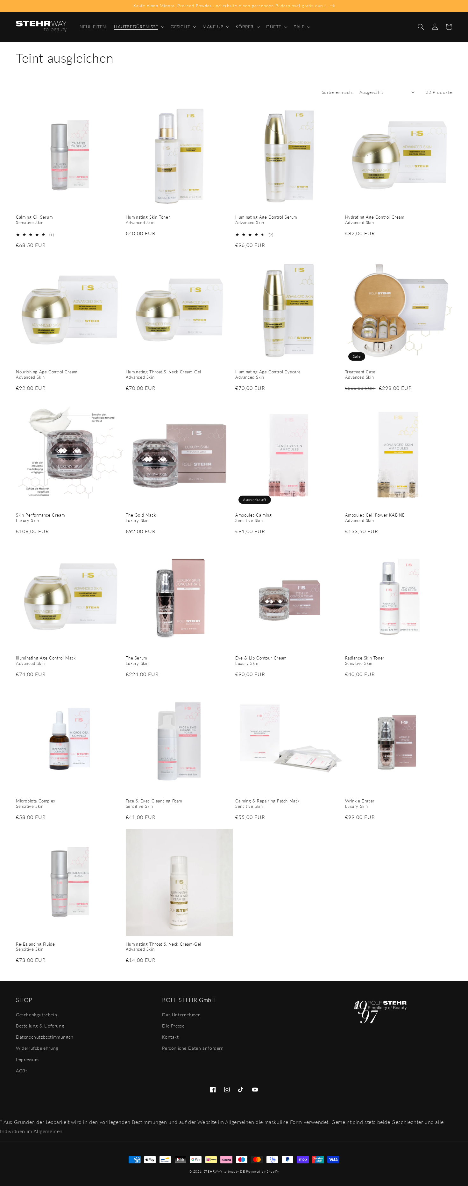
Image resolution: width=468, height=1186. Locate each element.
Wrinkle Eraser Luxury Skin (360, 803)
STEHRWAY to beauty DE (224, 1171)
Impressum (27, 1059)
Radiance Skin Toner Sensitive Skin (365, 660)
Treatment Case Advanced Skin (360, 374)
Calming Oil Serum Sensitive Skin (34, 220)
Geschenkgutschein (36, 1014)
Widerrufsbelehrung (37, 1048)
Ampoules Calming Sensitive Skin (253, 517)
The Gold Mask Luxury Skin (141, 517)
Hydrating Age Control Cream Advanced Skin (374, 220)
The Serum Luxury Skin (137, 660)
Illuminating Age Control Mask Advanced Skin (45, 660)
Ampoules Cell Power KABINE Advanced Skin (375, 517)
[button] (138, 26)
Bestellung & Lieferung (40, 1025)
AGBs (21, 1070)
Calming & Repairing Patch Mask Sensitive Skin (267, 803)
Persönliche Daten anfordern (192, 1048)
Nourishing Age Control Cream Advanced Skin (46, 374)
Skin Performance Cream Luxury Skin (40, 517)
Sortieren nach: (337, 92)
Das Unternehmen (181, 1014)
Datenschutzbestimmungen (45, 1037)
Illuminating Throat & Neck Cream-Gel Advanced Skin (164, 374)
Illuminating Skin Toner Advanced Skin (148, 220)
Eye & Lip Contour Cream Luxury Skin (261, 660)
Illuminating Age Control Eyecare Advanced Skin (268, 374)
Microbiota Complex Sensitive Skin (35, 803)
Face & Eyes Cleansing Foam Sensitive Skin (154, 803)
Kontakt (170, 1037)
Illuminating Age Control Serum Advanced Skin (266, 220)
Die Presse (173, 1025)
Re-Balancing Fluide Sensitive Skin (35, 947)
